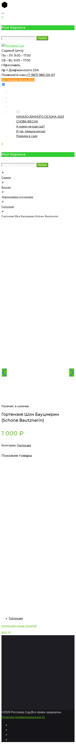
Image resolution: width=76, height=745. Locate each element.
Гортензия (7, 206)
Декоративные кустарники (17, 196)
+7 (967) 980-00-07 (40, 75)
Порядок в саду (26, 136)
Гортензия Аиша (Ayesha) (19, 626)
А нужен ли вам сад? (30, 126)
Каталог (14, 97)
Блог (12, 112)
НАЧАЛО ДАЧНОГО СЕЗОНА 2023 (40, 116)
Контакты (15, 102)
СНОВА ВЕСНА (27, 121)
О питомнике (17, 107)
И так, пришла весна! (30, 131)
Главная (14, 92)
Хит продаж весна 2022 (17, 80)
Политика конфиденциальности (23, 717)
